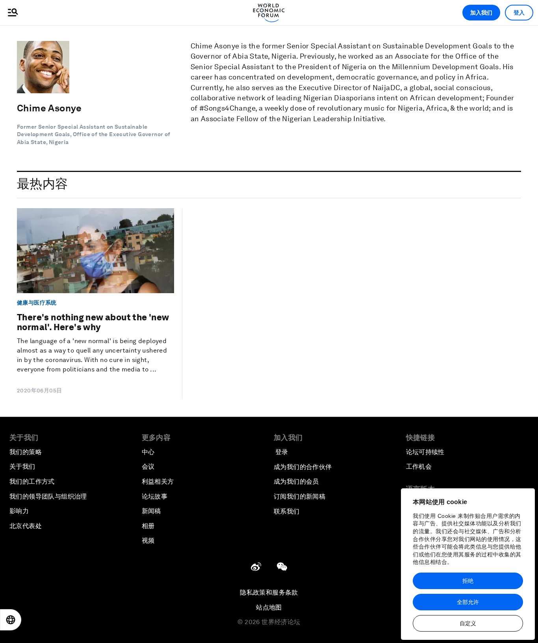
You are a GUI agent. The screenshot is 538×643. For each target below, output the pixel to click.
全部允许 (468, 602)
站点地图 (269, 607)
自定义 (468, 623)
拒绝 (467, 581)
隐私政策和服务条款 (269, 592)
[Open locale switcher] (10, 620)
